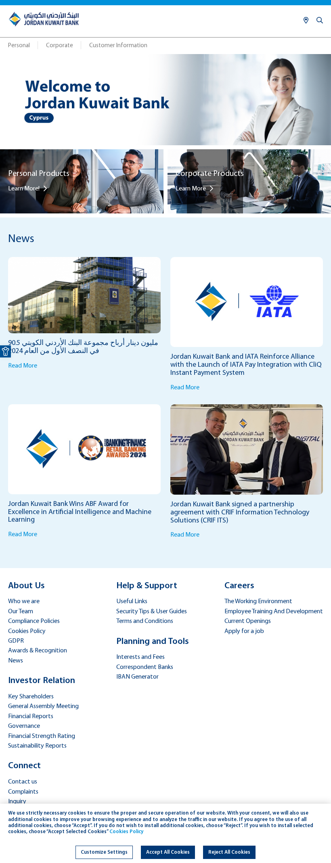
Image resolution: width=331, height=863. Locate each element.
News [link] (15, 661)
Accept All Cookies (168, 852)
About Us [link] (26, 586)
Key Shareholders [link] (31, 697)
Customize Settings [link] (104, 852)
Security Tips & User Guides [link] (151, 611)
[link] (5, 351)
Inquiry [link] (17, 801)
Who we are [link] (24, 601)
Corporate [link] (59, 46)
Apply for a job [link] (244, 631)
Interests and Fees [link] (140, 657)
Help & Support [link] (146, 586)
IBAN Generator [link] (137, 677)
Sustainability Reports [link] (37, 746)
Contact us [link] (22, 782)
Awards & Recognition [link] (37, 651)
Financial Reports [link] (30, 716)
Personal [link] (19, 46)
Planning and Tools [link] (152, 641)
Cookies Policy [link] (27, 631)
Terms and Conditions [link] (144, 621)
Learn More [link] (191, 189)
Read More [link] (22, 366)
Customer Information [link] (118, 46)
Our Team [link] (20, 611)
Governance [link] (24, 726)
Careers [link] (239, 586)
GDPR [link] (16, 641)
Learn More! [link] (24, 189)
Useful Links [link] (131, 601)
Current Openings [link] (247, 621)
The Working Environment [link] (258, 601)
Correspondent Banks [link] (144, 667)
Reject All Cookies (229, 852)
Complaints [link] (23, 792)
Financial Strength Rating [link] (41, 736)
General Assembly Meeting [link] (43, 706)
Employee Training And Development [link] (273, 611)
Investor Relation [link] (41, 680)
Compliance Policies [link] (34, 621)
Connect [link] (24, 766)
